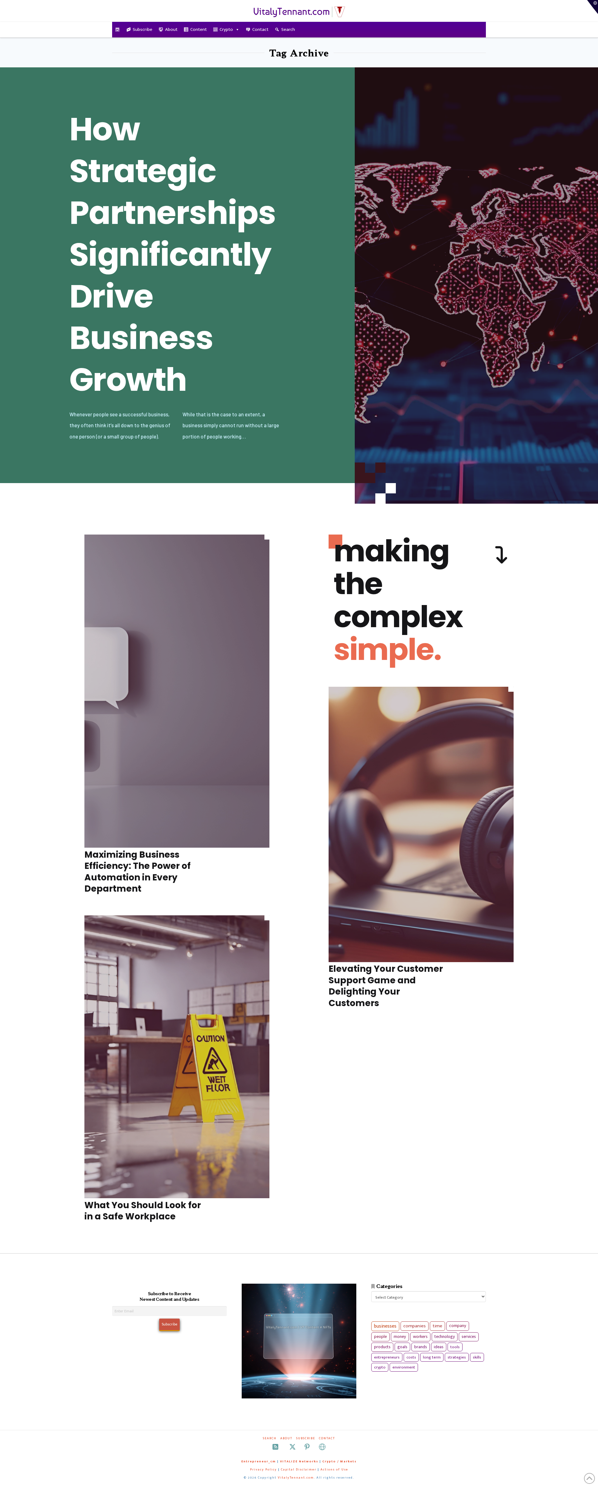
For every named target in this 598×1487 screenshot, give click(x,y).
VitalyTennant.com (296, 1477)
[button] (592, 7)
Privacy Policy (263, 1469)
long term (432, 1357)
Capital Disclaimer (298, 1469)
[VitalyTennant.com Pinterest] (307, 1447)
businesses (385, 1326)
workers (420, 1336)
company (457, 1326)
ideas (439, 1347)
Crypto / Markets (339, 1461)
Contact (260, 29)
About (171, 29)
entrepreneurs (387, 1357)
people (380, 1336)
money (400, 1336)
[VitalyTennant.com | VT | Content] (322, 1447)
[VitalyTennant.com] (117, 29)
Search (288, 29)
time (437, 1326)
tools (455, 1347)
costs (411, 1357)
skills (477, 1357)
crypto (380, 1367)
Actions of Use (334, 1469)
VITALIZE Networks (299, 1461)
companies (414, 1326)
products (382, 1346)
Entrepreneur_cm (258, 1461)
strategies (457, 1357)
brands (420, 1347)
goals (402, 1347)
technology (444, 1336)
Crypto (226, 29)
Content (198, 29)
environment (403, 1367)
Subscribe (142, 29)
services (469, 1336)
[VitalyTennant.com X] (292, 1447)
